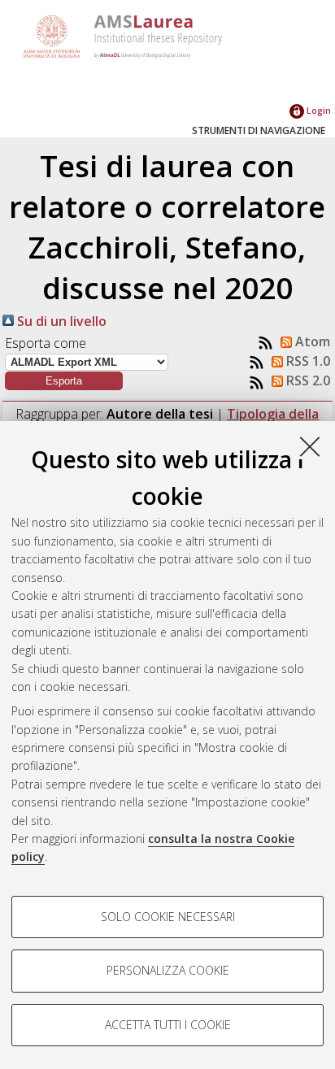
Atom (311, 341)
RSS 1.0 (306, 361)
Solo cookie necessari (168, 916)
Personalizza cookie (168, 970)
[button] (64, 381)
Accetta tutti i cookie (168, 1024)
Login (317, 110)
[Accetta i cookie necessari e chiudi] (310, 446)
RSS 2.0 (306, 380)
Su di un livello (60, 321)
